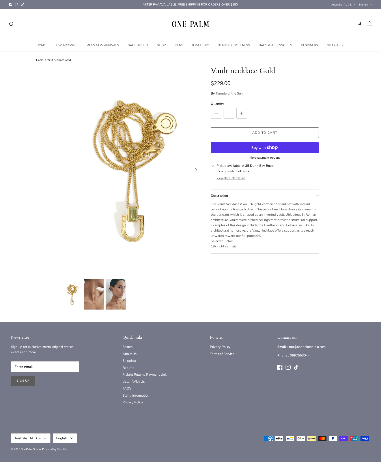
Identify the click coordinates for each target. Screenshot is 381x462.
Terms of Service (222, 354)
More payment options (264, 158)
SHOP (161, 45)
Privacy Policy (133, 402)
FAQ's (127, 388)
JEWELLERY (200, 45)
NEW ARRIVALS (66, 45)
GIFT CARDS (336, 45)
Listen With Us (134, 381)
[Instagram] (16, 4)
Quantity (217, 104)
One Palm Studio (31, 449)
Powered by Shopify (54, 449)
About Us (129, 354)
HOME (41, 45)
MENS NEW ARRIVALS (102, 45)
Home (39, 60)
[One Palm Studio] (190, 24)
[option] (131, 170)
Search (128, 347)
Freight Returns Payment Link (145, 374)
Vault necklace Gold (59, 60)
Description (219, 195)
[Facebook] (10, 4)
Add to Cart (264, 132)
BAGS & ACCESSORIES (275, 45)
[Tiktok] (22, 4)
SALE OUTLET (138, 45)
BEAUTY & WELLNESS (234, 45)
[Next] (196, 170)
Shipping (129, 360)
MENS (179, 45)
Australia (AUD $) (342, 4)
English (363, 4)
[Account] (358, 24)
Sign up (23, 381)
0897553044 (300, 355)
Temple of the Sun (229, 93)
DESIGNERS (309, 45)
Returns (128, 368)
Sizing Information (136, 395)
